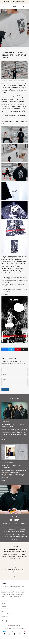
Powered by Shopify (19, 628)
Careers (3, 606)
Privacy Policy (10, 363)
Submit (5, 389)
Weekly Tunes (5, 421)
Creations (12, 49)
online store (24, 121)
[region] (14, 568)
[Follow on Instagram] (6, 621)
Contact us (4, 609)
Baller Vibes (21, 80)
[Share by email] (24, 349)
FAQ (2, 611)
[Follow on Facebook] (2, 621)
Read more (4, 439)
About (3, 603)
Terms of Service (21, 363)
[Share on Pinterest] (18, 349)
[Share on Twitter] (11, 349)
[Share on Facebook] (4, 349)
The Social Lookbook (7, 462)
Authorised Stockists (6, 614)
